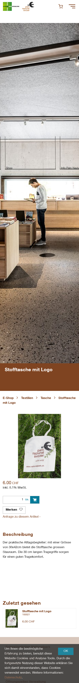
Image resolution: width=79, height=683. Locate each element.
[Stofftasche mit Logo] (11, 618)
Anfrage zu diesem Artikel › (21, 517)
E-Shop (8, 398)
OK (66, 651)
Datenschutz (13, 677)
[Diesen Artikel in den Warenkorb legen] (34, 499)
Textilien (27, 398)
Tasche (46, 398)
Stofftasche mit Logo (36, 611)
